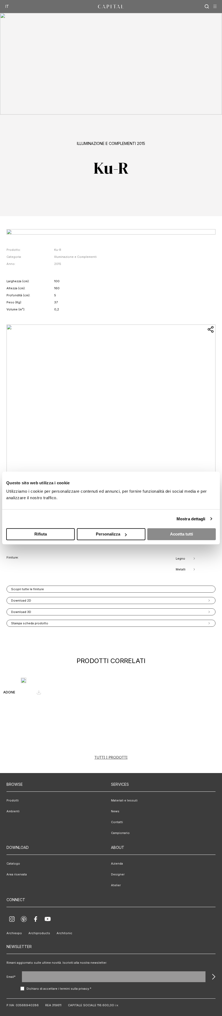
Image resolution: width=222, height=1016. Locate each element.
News (115, 811)
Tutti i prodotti (111, 757)
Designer (118, 874)
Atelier (116, 885)
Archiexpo (14, 933)
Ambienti (12, 811)
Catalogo (13, 863)
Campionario (120, 833)
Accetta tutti (181, 534)
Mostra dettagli (191, 519)
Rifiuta (40, 534)
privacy (84, 989)
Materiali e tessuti (124, 800)
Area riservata (16, 874)
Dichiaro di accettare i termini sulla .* (59, 989)
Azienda (117, 863)
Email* (10, 977)
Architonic (64, 933)
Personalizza (108, 534)
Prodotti (12, 800)
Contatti (117, 822)
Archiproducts (39, 933)
